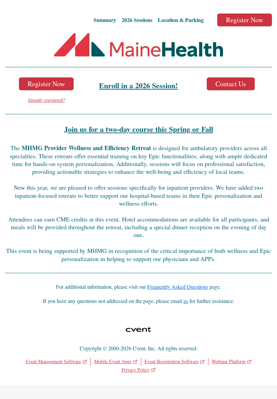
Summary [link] (105, 20)
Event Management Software (53, 361)
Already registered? (46, 100)
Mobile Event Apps (112, 361)
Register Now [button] (46, 83)
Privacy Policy (136, 370)
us (185, 300)
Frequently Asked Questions (177, 286)
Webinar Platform (229, 361)
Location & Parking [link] (181, 20)
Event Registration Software (172, 361)
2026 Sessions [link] (137, 20)
